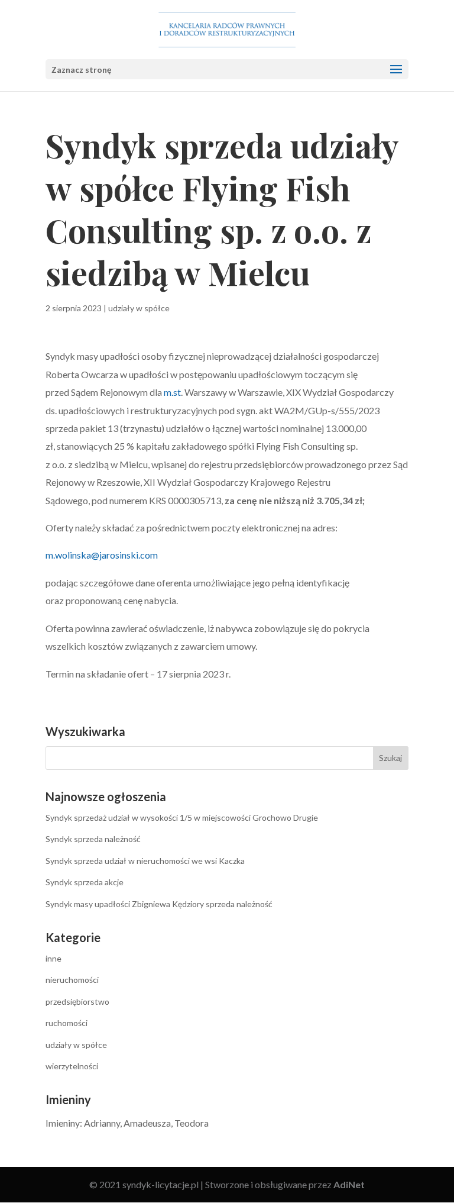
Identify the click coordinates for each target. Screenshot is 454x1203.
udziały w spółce (139, 308)
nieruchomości (72, 980)
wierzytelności (72, 1066)
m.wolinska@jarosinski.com (102, 554)
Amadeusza (147, 1122)
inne (53, 958)
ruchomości (66, 1023)
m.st (172, 392)
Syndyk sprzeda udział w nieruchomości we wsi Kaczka (145, 861)
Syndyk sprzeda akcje (85, 882)
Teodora (191, 1122)
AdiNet (349, 1184)
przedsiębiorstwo (77, 1001)
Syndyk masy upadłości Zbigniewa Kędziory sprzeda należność (159, 904)
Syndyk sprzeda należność (93, 839)
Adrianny (102, 1122)
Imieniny (63, 1122)
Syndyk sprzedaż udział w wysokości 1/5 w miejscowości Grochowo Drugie (182, 817)
